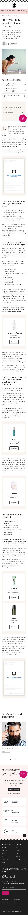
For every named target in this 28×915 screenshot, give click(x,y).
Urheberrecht (17, 899)
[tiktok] (10, 876)
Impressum (16, 905)
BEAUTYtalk (19, 856)
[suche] (6, 5)
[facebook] (6, 876)
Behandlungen (6, 856)
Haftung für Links (5, 905)
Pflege (7, 15)
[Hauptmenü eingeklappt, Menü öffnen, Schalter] (2, 5)
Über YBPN (19, 847)
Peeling (21, 550)
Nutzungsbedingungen (6, 899)
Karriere (18, 853)
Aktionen (4, 862)
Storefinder (19, 850)
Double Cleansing (8, 112)
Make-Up (4, 850)
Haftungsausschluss (6, 902)
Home (3, 15)
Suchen (5, 893)
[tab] (10, 759)
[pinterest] (14, 876)
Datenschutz (16, 902)
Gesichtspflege (13, 15)
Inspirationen (5, 859)
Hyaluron (7, 365)
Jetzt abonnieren (14, 789)
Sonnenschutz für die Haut (16, 470)
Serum (6, 352)
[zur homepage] (14, 5)
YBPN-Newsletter (20, 859)
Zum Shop (14, 342)
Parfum (4, 847)
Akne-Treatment (16, 641)
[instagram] (3, 876)
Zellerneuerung (6, 654)
